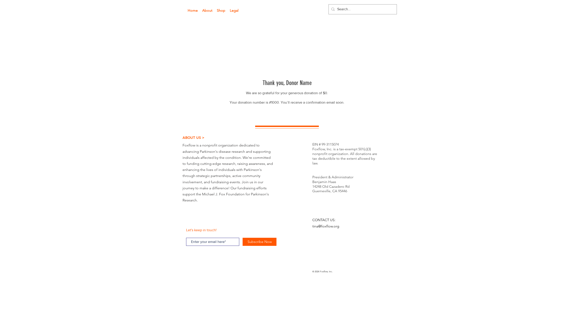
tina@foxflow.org (325, 226)
